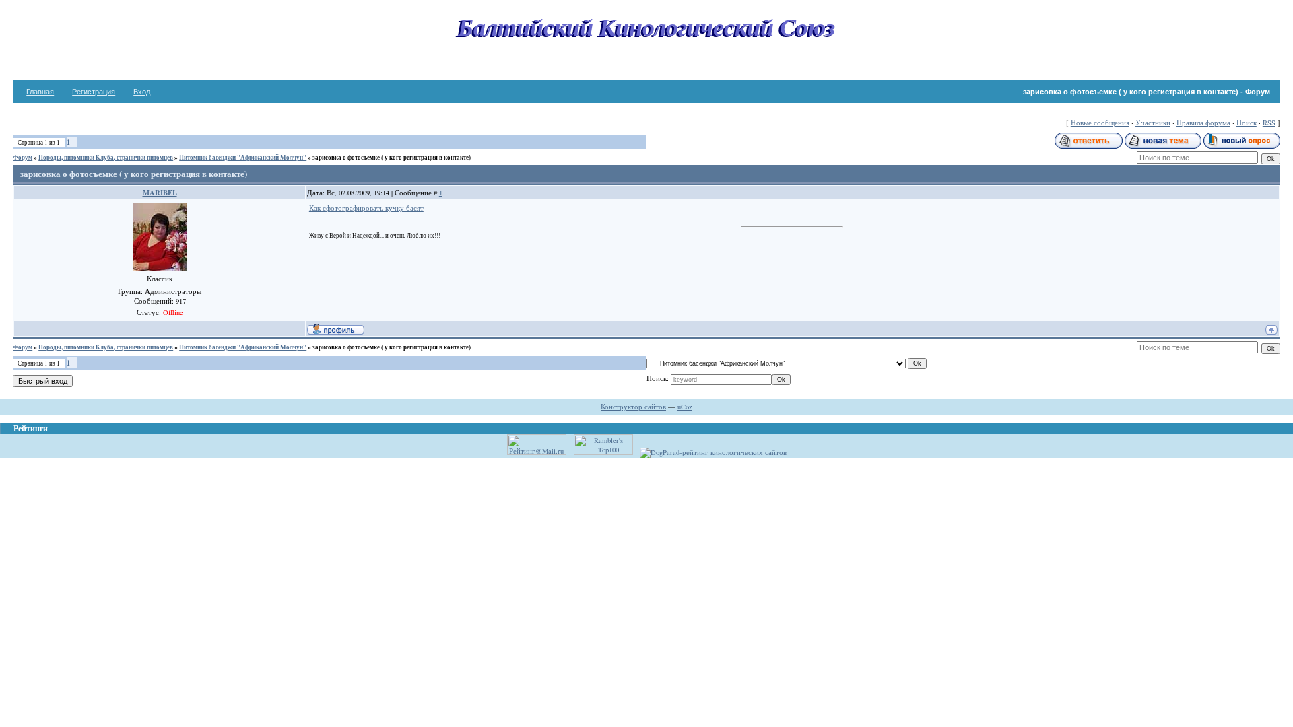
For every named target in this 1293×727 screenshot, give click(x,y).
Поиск (1246, 122)
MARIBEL (160, 192)
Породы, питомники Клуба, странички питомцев (105, 157)
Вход (141, 92)
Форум (22, 157)
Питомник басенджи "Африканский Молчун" (242, 157)
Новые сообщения (1100, 122)
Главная (40, 92)
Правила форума (1203, 122)
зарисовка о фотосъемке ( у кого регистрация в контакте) (391, 157)
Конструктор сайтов (633, 406)
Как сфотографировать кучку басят (366, 208)
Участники (1152, 122)
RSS (1269, 122)
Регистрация (93, 92)
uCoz (684, 406)
